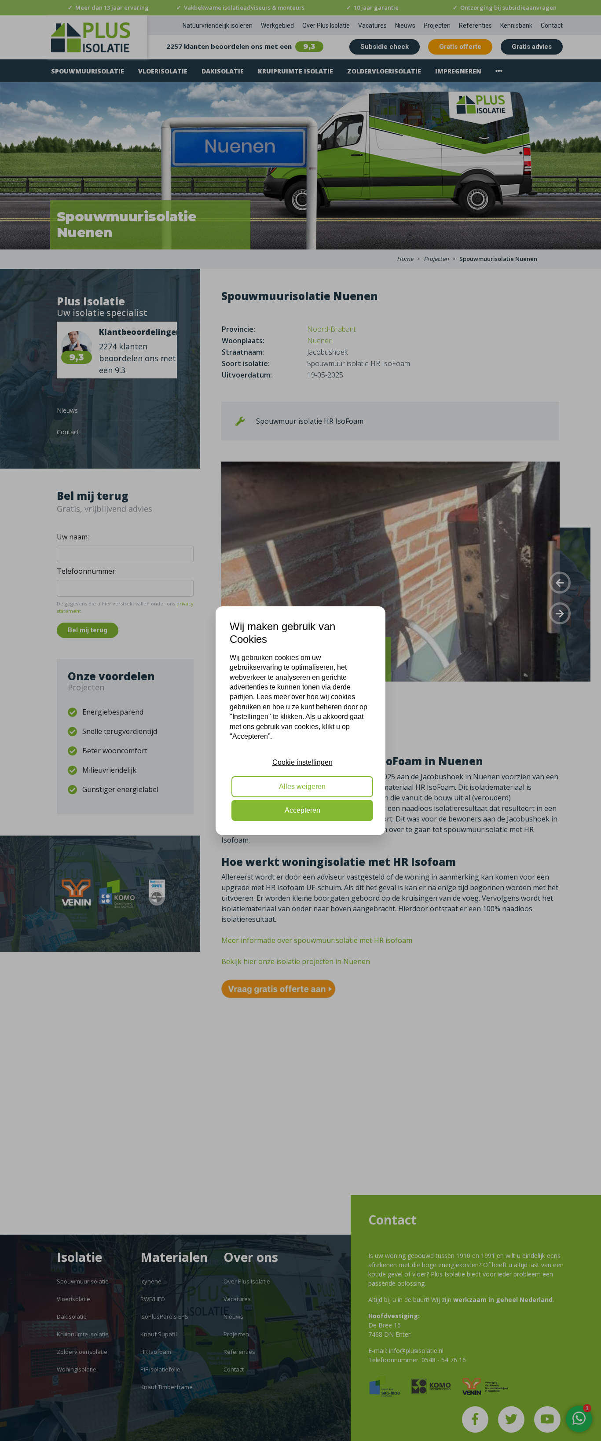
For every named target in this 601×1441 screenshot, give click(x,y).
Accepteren (302, 810)
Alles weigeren (302, 786)
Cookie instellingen (302, 762)
